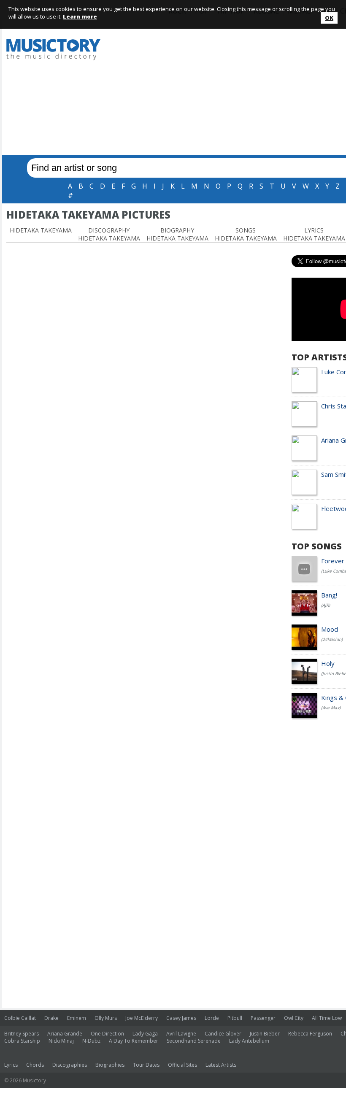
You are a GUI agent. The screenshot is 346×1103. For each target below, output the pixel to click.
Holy (328, 663)
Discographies (69, 1064)
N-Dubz (91, 1040)
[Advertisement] (228, 89)
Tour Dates (146, 1064)
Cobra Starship (22, 1040)
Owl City (293, 1018)
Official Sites (182, 1064)
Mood (329, 629)
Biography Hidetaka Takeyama (177, 234)
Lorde (212, 1018)
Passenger (263, 1018)
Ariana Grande (64, 1033)
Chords (35, 1064)
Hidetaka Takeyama (41, 230)
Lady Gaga (145, 1033)
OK (329, 18)
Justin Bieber (265, 1033)
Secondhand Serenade (194, 1040)
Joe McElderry (141, 1018)
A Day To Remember (133, 1040)
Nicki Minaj (61, 1040)
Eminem (76, 1018)
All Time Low (327, 1018)
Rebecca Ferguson (310, 1033)
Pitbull (234, 1018)
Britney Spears (21, 1033)
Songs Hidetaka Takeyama (246, 234)
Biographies (109, 1064)
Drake (51, 1018)
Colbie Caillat (20, 1018)
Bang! (329, 595)
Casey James (181, 1018)
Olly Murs (106, 1018)
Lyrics (11, 1064)
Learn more (80, 16)
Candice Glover (223, 1033)
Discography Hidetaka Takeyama (109, 234)
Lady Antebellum (249, 1040)
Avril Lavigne (181, 1033)
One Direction (107, 1033)
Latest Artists (220, 1064)
